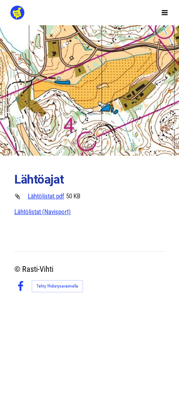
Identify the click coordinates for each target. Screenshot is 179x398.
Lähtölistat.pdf (46, 196)
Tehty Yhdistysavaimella (57, 286)
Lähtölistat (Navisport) (42, 212)
